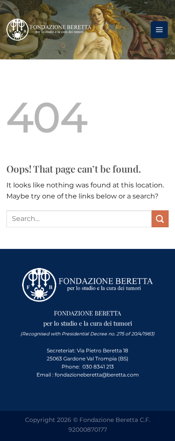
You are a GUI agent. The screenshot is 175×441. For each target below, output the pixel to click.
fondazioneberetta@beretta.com (97, 374)
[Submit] (160, 218)
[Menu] (159, 29)
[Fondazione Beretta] (48, 30)
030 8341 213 (98, 366)
